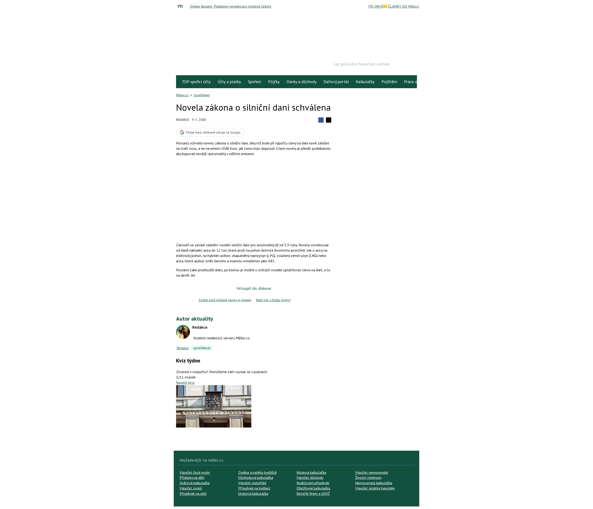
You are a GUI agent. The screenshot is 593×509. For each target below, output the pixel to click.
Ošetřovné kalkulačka (313, 488)
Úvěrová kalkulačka (195, 483)
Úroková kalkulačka (253, 493)
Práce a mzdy (415, 81)
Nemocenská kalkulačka (373, 483)
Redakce (182, 120)
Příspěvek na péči (193, 493)
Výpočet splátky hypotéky (375, 488)
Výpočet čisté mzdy (195, 472)
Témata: (182, 348)
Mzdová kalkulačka (311, 472)
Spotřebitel (202, 95)
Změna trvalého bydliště (257, 472)
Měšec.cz (182, 95)
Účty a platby (229, 81)
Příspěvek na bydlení (254, 488)
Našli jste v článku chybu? (273, 300)
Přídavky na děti (192, 477)
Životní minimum (368, 477)
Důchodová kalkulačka (255, 477)
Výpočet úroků (191, 488)
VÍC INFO (375, 6)
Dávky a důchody (301, 81)
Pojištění (389, 81)
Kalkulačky (365, 81)
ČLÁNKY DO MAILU (403, 6)
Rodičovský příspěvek (312, 483)
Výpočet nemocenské (371, 472)
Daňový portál (336, 81)
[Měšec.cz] (181, 6)
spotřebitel (202, 348)
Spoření (254, 81)
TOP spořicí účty (196, 81)
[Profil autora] (183, 332)
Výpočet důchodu (309, 477)
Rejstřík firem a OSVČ (313, 493)
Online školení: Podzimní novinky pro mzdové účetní (230, 6)
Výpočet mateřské (252, 483)
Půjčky (274, 81)
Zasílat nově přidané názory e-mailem (225, 300)
